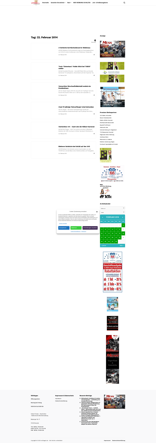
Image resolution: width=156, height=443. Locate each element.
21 (116, 237)
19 (109, 237)
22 (119, 237)
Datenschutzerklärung (76, 231)
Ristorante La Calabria (106, 139)
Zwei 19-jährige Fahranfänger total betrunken (76, 107)
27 (112, 241)
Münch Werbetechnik (105, 117)
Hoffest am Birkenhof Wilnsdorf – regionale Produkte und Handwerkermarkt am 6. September (91, 418)
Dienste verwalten (63, 223)
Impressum (83, 231)
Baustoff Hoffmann (105, 125)
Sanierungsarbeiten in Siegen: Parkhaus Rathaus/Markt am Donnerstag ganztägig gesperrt (90, 413)
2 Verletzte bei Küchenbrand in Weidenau (74, 48)
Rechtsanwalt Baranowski (107, 122)
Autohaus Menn (104, 137)
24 (101, 241)
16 (123, 233)
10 (101, 233)
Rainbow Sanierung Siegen (107, 141)
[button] (97, 211)
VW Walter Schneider (105, 115)
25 (105, 241)
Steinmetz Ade (104, 127)
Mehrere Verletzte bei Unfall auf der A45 (74, 146)
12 (108, 233)
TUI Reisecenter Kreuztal (106, 132)
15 (119, 233)
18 (105, 237)
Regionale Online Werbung (107, 134)
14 (116, 233)
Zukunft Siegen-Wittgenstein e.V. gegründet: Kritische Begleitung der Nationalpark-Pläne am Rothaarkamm (90, 404)
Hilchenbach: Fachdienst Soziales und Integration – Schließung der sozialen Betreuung (90, 400)
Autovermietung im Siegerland (108, 129)
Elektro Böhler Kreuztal (106, 120)
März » (122, 245)
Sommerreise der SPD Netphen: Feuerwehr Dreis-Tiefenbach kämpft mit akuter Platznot (90, 423)
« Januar (103, 245)
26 (109, 241)
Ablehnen (74, 227)
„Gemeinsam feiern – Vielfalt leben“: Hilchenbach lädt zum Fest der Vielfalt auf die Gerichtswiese (91, 409)
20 (112, 237)
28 (116, 241)
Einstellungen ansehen (90, 227)
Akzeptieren (62, 227)
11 (105, 233)
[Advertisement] (78, 20)
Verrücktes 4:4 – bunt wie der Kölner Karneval (76, 127)
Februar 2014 (112, 217)
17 (101, 237)
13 (112, 233)
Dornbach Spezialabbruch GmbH (109, 144)
